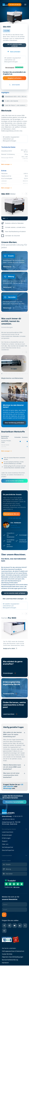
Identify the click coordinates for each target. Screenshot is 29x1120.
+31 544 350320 (13, 785)
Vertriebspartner (7, 847)
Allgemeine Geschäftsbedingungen (12, 957)
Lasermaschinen (7, 832)
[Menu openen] (25, 4)
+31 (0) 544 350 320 (14, 518)
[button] (26, 352)
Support (4, 841)
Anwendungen (7, 835)
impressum (5, 962)
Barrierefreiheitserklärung (10, 960)
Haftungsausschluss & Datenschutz (13, 951)
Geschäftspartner (8, 850)
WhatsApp (7, 788)
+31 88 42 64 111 (17, 816)
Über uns (5, 844)
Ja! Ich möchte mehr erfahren (14, 481)
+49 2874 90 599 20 (8, 819)
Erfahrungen (6, 838)
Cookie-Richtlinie (7, 954)
